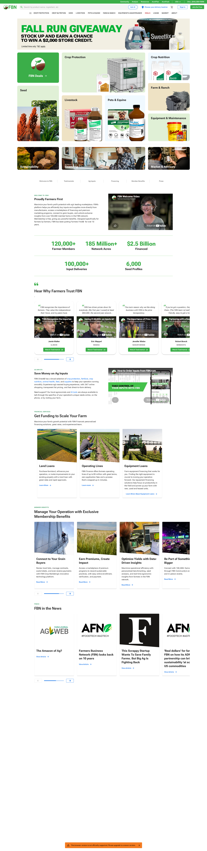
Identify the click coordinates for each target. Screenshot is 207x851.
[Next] (70, 359)
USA (176, 2)
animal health (49, 381)
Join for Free (197, 7)
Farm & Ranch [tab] (109, 13)
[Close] (139, 845)
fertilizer (84, 379)
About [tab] (174, 13)
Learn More (43, 485)
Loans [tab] (156, 13)
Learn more (86, 485)
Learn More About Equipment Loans (140, 494)
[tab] (45, 181)
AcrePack (165, 2)
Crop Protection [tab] (41, 13)
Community (124, 2)
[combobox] (75, 7)
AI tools (74, 392)
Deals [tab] (147, 13)
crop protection (73, 379)
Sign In (182, 7)
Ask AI (132, 7)
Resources (145, 2)
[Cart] (172, 7)
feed (58, 381)
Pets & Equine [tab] (94, 13)
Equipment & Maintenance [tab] (130, 13)
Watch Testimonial (52, 350)
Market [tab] (165, 13)
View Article (41, 657)
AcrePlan (155, 2)
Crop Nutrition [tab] (59, 13)
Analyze (135, 2)
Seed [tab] (71, 13)
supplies (68, 381)
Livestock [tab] (80, 13)
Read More (40, 582)
